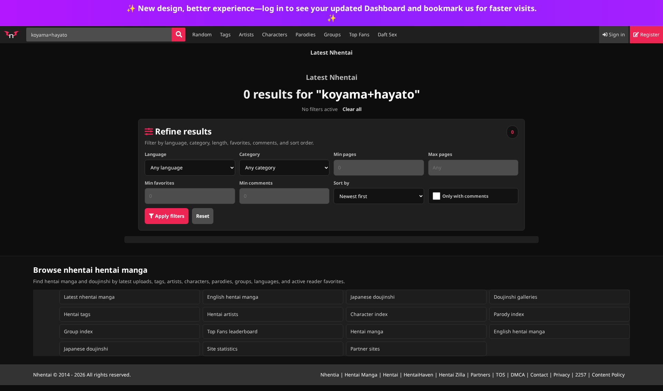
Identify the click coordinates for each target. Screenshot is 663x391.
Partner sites (365, 348)
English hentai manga (232, 297)
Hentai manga (366, 331)
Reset (202, 216)
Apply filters (169, 216)
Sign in (616, 34)
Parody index (509, 314)
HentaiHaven (418, 374)
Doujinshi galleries (515, 297)
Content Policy (608, 374)
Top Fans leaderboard (232, 331)
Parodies (306, 34)
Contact (539, 374)
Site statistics (222, 348)
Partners (480, 374)
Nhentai (42, 374)
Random (202, 34)
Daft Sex (387, 34)
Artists (246, 34)
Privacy (562, 374)
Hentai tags (77, 314)
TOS (500, 374)
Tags (225, 34)
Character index (368, 314)
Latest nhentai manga (89, 297)
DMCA (518, 374)
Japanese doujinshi (372, 297)
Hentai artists (222, 314)
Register (649, 34)
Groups (332, 34)
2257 (580, 374)
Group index (78, 331)
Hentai (390, 374)
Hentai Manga (361, 374)
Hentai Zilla (452, 374)
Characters (274, 34)
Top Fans (359, 34)
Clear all (352, 109)
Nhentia (329, 374)
